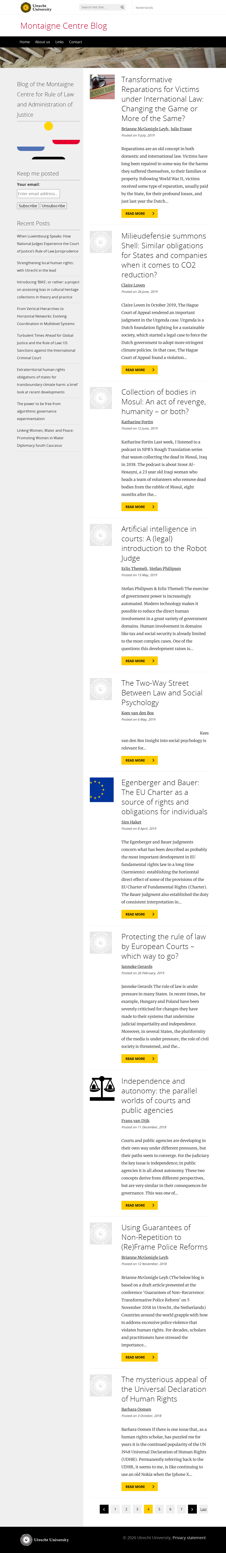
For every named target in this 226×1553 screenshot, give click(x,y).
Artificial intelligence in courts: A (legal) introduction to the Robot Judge (164, 543)
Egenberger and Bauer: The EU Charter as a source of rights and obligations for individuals (164, 797)
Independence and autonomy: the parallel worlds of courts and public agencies (159, 1095)
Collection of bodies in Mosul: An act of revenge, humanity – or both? (163, 401)
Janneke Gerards (137, 966)
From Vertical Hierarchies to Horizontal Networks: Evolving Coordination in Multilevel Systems (46, 316)
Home (25, 41)
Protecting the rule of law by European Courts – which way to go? (163, 946)
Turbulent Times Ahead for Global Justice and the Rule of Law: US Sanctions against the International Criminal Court (46, 346)
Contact (75, 41)
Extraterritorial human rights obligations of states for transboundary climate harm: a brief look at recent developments (47, 380)
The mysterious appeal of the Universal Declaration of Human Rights (164, 1389)
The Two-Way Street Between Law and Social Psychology (162, 692)
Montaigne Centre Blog (63, 25)
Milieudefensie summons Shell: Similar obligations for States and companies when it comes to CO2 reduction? (164, 255)
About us (42, 41)
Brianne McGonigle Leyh (144, 128)
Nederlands (144, 8)
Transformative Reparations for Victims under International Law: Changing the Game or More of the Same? (162, 98)
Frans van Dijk (135, 1120)
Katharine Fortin (137, 421)
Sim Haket (131, 822)
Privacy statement (189, 1537)
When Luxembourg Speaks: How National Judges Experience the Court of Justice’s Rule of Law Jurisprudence (48, 244)
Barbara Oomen (136, 1409)
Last (203, 1509)
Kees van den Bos (137, 713)
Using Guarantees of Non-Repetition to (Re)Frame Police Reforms (164, 1237)
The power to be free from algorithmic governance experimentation (39, 411)
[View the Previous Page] (104, 1509)
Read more (135, 213)
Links (59, 41)
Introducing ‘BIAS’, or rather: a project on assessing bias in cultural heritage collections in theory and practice (48, 289)
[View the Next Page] (192, 1509)
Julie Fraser (181, 128)
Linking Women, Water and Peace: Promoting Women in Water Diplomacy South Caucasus (45, 438)
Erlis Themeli (134, 568)
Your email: (28, 184)
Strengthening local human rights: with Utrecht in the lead (45, 266)
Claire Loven (133, 285)
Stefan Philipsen (165, 568)
